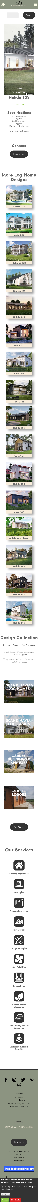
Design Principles (19, 948)
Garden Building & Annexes (19, 1103)
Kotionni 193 (19, 263)
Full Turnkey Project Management (19, 1027)
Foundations (19, 986)
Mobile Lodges (19, 1100)
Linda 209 (19, 234)
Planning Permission (19, 911)
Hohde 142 (19, 594)
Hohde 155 (19, 427)
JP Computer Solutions (22, 1151)
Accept (5, 1200)
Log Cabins (19, 1097)
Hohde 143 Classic (19, 538)
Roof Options (19, 929)
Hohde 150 (19, 484)
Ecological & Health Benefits (19, 1048)
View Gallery (19, 92)
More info (6, 1194)
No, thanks (15, 1200)
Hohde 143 (19, 566)
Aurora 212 (19, 206)
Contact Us (19, 1142)
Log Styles (19, 892)
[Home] (3, 5)
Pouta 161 (19, 345)
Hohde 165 (19, 317)
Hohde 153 (19, 97)
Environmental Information (19, 1006)
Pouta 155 (19, 401)
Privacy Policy (19, 1154)
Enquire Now (19, 154)
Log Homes (19, 1093)
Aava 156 (19, 373)
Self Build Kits (19, 967)
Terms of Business (19, 1157)
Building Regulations (19, 873)
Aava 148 (19, 512)
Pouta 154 (19, 455)
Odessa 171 (19, 291)
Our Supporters (19, 1160)
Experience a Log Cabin (19, 1107)
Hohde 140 (19, 622)
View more (19, 691)
